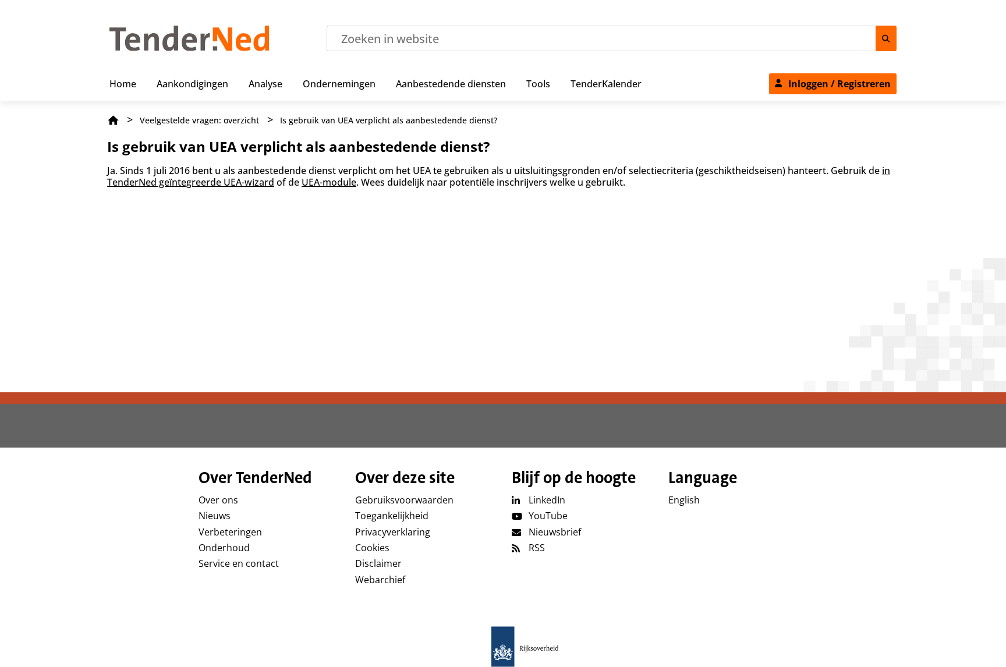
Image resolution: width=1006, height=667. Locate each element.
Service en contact (239, 563)
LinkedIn (547, 500)
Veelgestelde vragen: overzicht (199, 120)
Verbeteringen (230, 532)
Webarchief (380, 579)
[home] (503, 646)
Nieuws (215, 515)
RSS (537, 547)
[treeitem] (122, 81)
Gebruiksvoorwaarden (404, 500)
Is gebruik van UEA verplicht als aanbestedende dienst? (388, 120)
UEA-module (329, 182)
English (684, 500)
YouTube (548, 515)
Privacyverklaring (392, 532)
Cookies (372, 547)
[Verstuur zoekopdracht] (886, 38)
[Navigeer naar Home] (189, 47)
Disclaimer (378, 563)
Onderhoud (224, 547)
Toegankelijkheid (391, 515)
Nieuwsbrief (555, 532)
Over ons (218, 500)
